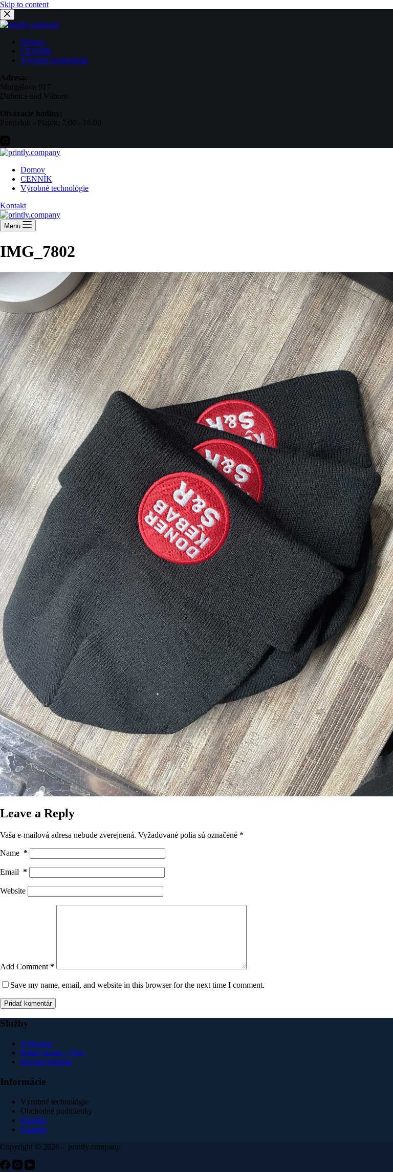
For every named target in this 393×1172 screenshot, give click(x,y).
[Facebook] (6, 1167)
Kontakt (13, 205)
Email (13, 871)
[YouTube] (30, 1167)
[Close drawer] (7, 14)
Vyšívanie (36, 1043)
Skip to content (24, 4)
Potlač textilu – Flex (52, 1052)
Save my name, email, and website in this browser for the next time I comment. (137, 985)
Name (14, 853)
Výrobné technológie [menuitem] (54, 60)
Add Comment (27, 966)
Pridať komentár (28, 1003)
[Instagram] (5, 143)
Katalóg (33, 1120)
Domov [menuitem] (32, 41)
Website (13, 890)
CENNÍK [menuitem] (36, 51)
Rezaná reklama (46, 1061)
